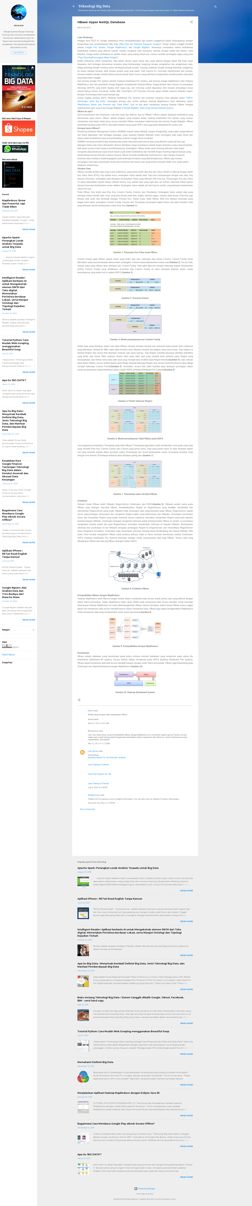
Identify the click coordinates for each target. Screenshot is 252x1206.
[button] (191, 22)
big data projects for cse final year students (107, 757)
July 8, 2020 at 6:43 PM (97, 787)
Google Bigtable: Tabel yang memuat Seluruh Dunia (148, 108)
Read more (186, 890)
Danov (90, 710)
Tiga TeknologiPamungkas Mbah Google (98, 57)
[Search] (215, 7)
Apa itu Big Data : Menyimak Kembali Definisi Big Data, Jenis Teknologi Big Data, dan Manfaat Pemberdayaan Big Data (14, 420)
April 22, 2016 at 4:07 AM (98, 723)
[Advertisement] (208, 55)
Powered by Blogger (146, 1188)
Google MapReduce (117, 47)
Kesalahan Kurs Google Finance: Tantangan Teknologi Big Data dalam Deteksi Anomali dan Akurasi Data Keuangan (15, 470)
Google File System (95, 47)
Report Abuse (8, 654)
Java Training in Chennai (98, 764)
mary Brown (93, 751)
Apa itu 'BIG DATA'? (89, 1154)
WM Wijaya (18, 25)
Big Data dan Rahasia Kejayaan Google (140, 44)
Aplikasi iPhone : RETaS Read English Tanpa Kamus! (109, 898)
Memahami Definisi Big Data (95, 1062)
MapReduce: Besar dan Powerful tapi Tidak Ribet (103, 104)
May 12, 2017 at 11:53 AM (99, 743)
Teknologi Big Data (94, 6)
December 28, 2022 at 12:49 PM (101, 803)
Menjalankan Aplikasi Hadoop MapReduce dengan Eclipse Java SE (118, 1092)
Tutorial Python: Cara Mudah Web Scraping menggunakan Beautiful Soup (123, 1031)
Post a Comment (87, 809)
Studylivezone (94, 795)
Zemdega (150, 1194)
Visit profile (19, 53)
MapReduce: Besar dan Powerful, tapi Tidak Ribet (14, 203)
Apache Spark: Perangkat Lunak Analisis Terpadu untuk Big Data (118, 868)
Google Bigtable (141, 47)
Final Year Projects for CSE (99, 774)
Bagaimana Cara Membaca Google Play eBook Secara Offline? (116, 1123)
